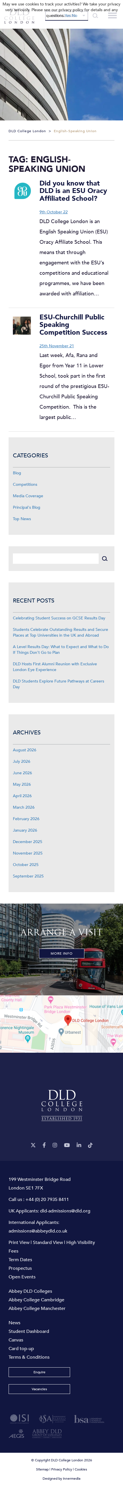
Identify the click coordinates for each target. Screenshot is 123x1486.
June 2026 (22, 773)
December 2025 (27, 842)
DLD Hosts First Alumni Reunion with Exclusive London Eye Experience (55, 666)
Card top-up (21, 1348)
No (74, 15)
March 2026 (24, 807)
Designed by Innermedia (61, 1478)
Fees (13, 1251)
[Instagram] (55, 1145)
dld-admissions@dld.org (65, 1211)
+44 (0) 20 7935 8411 (47, 1199)
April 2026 (22, 796)
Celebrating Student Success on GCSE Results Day (59, 618)
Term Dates (20, 1260)
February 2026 (26, 819)
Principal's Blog (26, 507)
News (14, 1323)
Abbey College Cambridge (36, 1300)
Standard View (48, 1242)
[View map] (61, 1024)
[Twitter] (33, 1145)
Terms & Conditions (29, 1357)
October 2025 (26, 864)
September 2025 (28, 876)
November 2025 (28, 853)
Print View (19, 1242)
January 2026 (25, 830)
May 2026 (22, 784)
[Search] (104, 558)
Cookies (81, 1469)
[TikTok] (90, 1145)
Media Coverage (28, 496)
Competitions (25, 484)
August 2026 (24, 750)
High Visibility (80, 1242)
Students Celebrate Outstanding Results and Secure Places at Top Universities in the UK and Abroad (60, 632)
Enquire (39, 1372)
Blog (17, 473)
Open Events (22, 1277)
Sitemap (42, 1469)
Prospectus (20, 1268)
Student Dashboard (29, 1331)
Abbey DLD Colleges (30, 1291)
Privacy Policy (61, 1469)
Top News (22, 519)
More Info (62, 953)
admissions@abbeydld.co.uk (38, 1231)
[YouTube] (67, 1145)
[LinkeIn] (79, 1145)
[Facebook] (44, 1145)
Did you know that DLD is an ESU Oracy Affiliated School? (73, 191)
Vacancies (39, 1389)
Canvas (16, 1340)
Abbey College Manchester (37, 1308)
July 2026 (21, 761)
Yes (68, 15)
